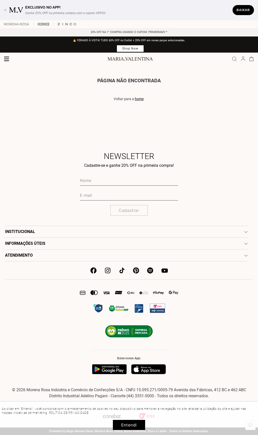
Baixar (243, 10)
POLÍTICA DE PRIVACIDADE (69, 413)
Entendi (129, 424)
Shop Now (130, 48)
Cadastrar (129, 210)
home (139, 99)
